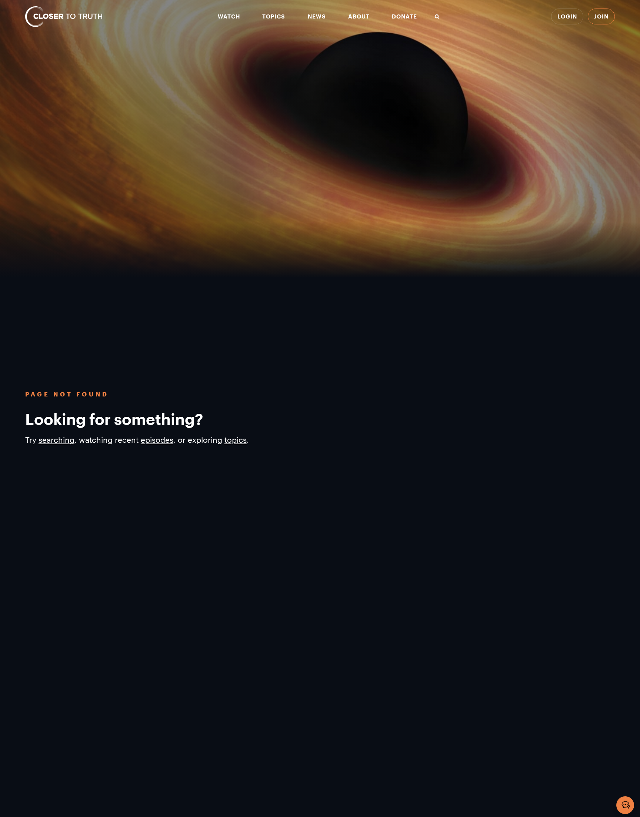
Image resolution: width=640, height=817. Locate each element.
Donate (404, 16)
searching (56, 439)
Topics (273, 16)
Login (567, 16)
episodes (157, 439)
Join (601, 16)
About (359, 16)
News (317, 16)
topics (235, 439)
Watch (229, 16)
